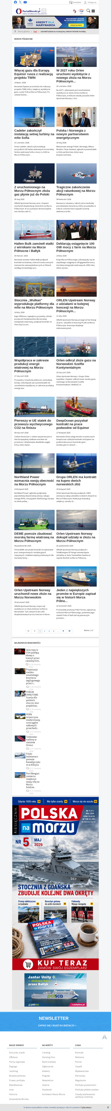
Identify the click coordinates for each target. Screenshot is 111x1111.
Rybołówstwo (16, 1084)
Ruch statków (49, 1061)
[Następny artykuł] (64, 631)
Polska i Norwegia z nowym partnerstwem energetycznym (72, 134)
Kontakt (79, 1052)
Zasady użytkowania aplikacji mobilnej (85, 1095)
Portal (78, 1061)
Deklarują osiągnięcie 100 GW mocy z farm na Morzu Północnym (76, 247)
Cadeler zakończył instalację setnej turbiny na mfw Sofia (34, 134)
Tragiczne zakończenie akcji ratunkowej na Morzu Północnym (75, 190)
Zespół (78, 1066)
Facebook (47, 1089)
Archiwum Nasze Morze (53, 1094)
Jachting (13, 1071)
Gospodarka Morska (19, 1099)
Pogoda (46, 1075)
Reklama (79, 1057)
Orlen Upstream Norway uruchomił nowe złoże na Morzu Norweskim (32, 593)
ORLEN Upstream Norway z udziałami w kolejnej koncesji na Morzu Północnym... (75, 305)
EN (44, 11)
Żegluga (13, 1066)
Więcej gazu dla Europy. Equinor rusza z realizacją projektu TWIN (33, 74)
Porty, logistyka (17, 1061)
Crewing (46, 1052)
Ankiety (46, 1071)
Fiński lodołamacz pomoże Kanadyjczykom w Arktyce (33, 759)
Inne (11, 1089)
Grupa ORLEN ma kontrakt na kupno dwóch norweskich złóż (76, 480)
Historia (13, 1094)
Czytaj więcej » (86, 1107)
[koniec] (70, 631)
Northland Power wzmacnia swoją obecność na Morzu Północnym (34, 480)
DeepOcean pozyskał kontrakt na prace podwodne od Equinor (72, 424)
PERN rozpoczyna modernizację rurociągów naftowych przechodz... (33, 721)
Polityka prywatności (85, 1084)
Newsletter (47, 1080)
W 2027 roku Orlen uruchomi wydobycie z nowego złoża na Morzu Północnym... (73, 76)
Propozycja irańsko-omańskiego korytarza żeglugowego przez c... (33, 676)
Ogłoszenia (47, 1066)
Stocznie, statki (17, 1052)
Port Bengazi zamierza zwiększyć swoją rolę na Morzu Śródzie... (32, 780)
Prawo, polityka (17, 1080)
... (58, 631)
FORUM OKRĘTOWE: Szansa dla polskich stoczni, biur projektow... (32, 698)
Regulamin (80, 1080)
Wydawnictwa (82, 1071)
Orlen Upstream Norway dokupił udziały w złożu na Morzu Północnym (75, 537)
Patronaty (80, 1075)
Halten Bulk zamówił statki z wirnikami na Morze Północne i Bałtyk (34, 247)
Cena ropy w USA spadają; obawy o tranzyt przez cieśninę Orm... (33, 655)
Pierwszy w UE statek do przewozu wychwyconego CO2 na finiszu (33, 424)
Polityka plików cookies (87, 1089)
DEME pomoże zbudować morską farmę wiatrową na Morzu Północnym (34, 537)
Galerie (45, 1084)
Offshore (13, 1057)
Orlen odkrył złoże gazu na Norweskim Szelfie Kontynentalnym (76, 364)
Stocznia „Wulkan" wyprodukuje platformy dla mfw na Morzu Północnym (34, 303)
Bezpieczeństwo (17, 1075)
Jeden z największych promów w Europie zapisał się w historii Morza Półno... (76, 595)
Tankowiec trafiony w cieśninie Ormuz (31, 741)
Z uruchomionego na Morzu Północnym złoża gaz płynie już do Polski (32, 190)
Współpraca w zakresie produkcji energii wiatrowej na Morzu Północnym (31, 366)
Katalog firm (48, 1057)
